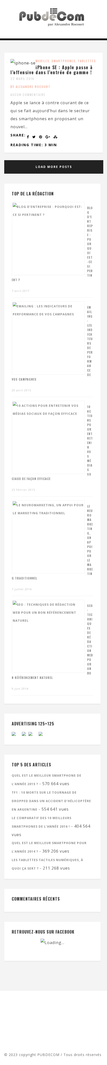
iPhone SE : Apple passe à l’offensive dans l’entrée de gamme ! (51, 69)
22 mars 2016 (22, 78)
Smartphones (64, 61)
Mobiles (43, 61)
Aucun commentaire (28, 94)
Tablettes (87, 61)
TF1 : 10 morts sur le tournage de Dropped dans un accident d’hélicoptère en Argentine (51, 801)
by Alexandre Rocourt (30, 86)
